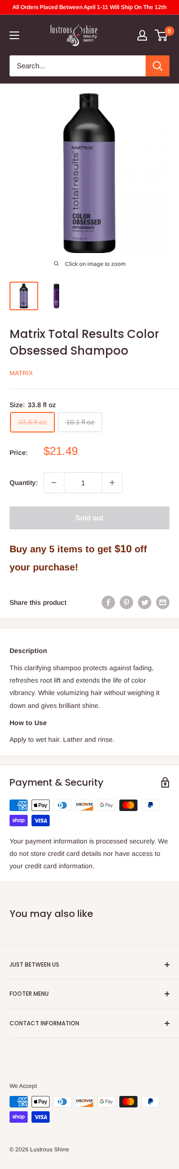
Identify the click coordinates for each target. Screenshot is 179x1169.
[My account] (142, 35)
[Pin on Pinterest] (126, 602)
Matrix (21, 373)
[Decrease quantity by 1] (54, 483)
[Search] (157, 65)
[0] (162, 35)
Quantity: (24, 482)
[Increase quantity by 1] (112, 483)
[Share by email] (162, 602)
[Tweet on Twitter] (144, 602)
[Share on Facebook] (108, 602)
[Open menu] (14, 35)
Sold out (89, 518)
